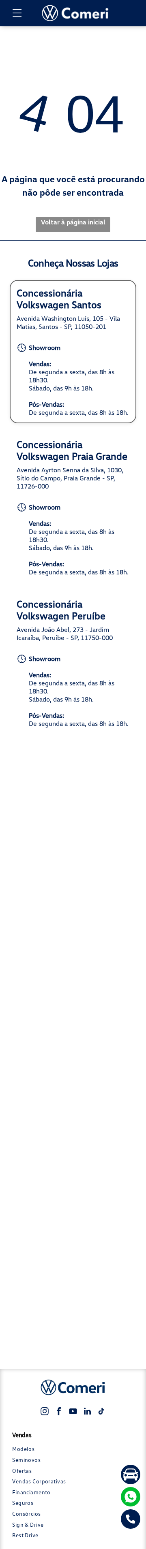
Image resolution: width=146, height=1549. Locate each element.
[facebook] (59, 1412)
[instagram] (45, 1412)
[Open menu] (17, 13)
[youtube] (73, 1412)
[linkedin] (87, 1412)
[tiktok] (101, 1412)
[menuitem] (72, 1449)
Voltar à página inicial (73, 222)
